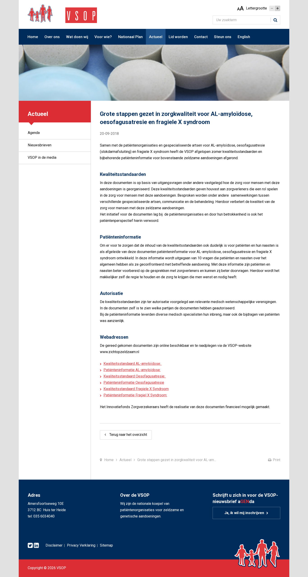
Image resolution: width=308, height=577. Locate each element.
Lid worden (178, 36)
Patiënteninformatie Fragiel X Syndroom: (135, 395)
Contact (201, 36)
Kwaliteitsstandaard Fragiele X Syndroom (136, 389)
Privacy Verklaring (81, 545)
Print (276, 460)
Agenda (34, 133)
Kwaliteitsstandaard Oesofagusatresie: (134, 376)
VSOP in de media (42, 157)
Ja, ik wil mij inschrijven (244, 513)
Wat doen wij (77, 36)
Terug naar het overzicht (128, 434)
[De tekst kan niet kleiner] (272, 8)
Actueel (155, 36)
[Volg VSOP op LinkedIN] (36, 545)
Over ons (52, 36)
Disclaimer (54, 545)
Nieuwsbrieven (39, 145)
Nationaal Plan (130, 36)
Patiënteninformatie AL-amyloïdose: (132, 370)
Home (33, 36)
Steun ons (222, 36)
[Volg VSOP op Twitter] (30, 545)
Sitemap (106, 545)
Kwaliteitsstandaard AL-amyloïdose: (132, 363)
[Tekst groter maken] (277, 8)
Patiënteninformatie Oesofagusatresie (133, 382)
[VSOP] (62, 13)
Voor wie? (103, 36)
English (244, 36)
